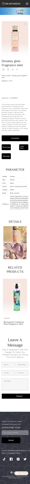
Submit (11, 440)
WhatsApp (6, 147)
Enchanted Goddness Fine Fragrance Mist (14, 323)
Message (6, 156)
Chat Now (22, 147)
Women (7, 318)
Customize (15, 138)
